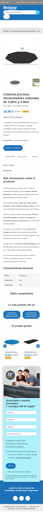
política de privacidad (23, 458)
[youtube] (27, 498)
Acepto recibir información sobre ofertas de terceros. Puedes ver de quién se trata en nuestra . (22, 455)
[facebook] (15, 498)
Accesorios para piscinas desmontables (23, 31)
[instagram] (21, 498)
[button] (21, 165)
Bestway (6, 31)
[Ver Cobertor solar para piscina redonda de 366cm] (11, 347)
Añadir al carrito (13, 148)
